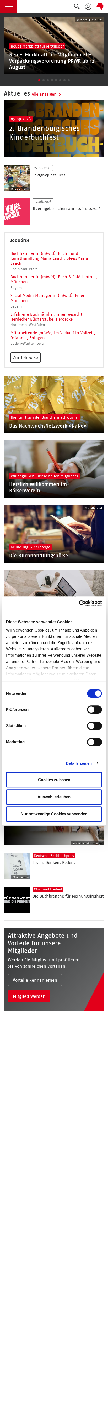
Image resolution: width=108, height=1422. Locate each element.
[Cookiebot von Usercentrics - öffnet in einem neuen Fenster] (79, 603)
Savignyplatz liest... (51, 175)
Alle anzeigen (44, 94)
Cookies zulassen (54, 779)
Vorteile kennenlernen (35, 980)
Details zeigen (79, 763)
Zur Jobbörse (25, 357)
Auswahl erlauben (54, 797)
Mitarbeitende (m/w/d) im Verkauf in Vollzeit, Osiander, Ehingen (52, 335)
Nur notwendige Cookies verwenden (54, 814)
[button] (8, 6)
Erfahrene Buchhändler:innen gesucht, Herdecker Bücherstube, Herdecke (47, 317)
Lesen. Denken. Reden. (54, 862)
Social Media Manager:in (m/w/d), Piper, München (47, 298)
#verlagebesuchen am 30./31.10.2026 (67, 208)
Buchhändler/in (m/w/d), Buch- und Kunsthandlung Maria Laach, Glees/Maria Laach (49, 258)
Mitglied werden (29, 996)
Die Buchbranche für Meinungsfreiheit (68, 896)
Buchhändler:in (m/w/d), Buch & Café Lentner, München (53, 279)
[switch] (94, 709)
